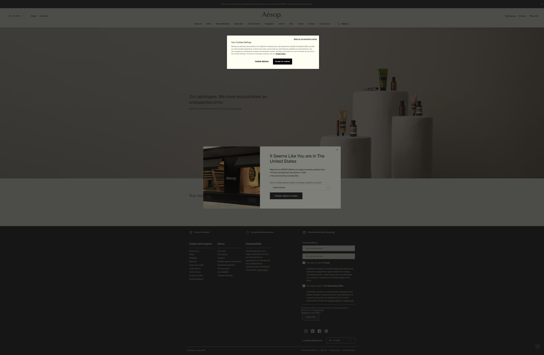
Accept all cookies (282, 61)
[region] (273, 52)
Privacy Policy (281, 54)
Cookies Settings (262, 61)
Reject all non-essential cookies (305, 39)
